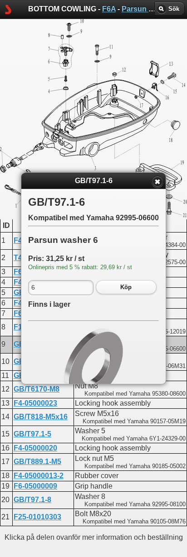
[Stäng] (157, 182)
